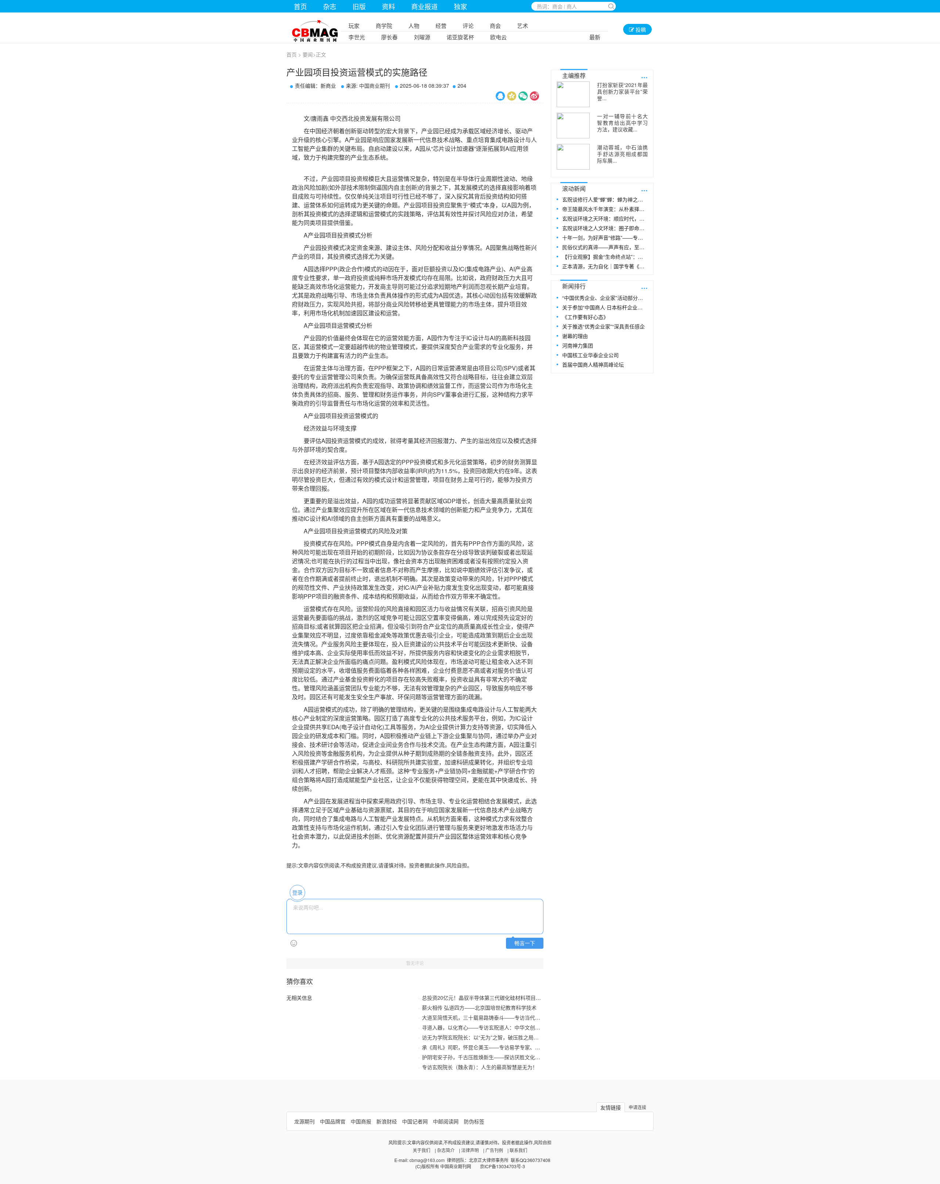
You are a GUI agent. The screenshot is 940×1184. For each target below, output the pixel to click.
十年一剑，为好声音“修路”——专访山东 (604, 237)
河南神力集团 (577, 345)
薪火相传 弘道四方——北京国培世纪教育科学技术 (479, 1007)
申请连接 (637, 1107)
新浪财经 (386, 1121)
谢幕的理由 (575, 335)
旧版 (359, 6)
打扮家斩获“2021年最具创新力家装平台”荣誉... (622, 91)
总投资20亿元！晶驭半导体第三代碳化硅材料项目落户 (484, 997)
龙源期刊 (304, 1121)
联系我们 (518, 1150)
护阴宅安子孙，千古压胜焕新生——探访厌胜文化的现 (483, 1057)
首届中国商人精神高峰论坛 (593, 364)
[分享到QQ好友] (500, 96)
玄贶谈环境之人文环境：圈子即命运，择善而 (604, 228)
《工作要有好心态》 (585, 316)
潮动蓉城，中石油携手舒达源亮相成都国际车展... (622, 154)
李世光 (356, 37)
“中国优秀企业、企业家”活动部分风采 (604, 297)
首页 (300, 6)
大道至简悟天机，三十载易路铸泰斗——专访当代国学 (483, 1017)
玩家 (353, 25)
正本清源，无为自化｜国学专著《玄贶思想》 (604, 266)
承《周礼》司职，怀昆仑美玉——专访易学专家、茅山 (483, 1047)
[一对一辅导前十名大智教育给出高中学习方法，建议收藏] (573, 125)
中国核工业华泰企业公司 (590, 355)
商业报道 (424, 6)
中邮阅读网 (446, 1121)
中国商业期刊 (374, 85)
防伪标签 (474, 1121)
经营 (440, 25)
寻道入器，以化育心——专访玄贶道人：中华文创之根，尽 (489, 1027)
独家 (460, 6)
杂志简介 (446, 1150)
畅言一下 (524, 943)
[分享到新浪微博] (534, 96)
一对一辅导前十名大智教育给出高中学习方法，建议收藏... (622, 122)
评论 (468, 25)
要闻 (308, 54)
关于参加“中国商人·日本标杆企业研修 (604, 307)
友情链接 (610, 1107)
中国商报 (361, 1121)
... (644, 75)
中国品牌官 (333, 1121)
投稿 (640, 29)
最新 (594, 37)
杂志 (329, 6)
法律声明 (470, 1150)
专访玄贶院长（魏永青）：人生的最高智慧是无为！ (480, 1067)
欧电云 (498, 37)
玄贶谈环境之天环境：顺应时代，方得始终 (604, 218)
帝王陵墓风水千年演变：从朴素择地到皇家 (604, 209)
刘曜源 (422, 37)
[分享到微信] (523, 96)
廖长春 (389, 37)
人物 (413, 25)
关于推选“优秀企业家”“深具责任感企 (603, 326)
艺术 (522, 25)
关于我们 (421, 1150)
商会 (495, 25)
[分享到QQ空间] (511, 96)
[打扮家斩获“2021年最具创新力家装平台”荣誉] (573, 94)
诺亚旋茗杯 (460, 37)
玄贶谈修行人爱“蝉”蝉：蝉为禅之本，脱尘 (604, 199)
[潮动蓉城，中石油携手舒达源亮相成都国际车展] (573, 157)
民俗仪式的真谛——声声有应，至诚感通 (604, 247)
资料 (388, 6)
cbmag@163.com (427, 1160)
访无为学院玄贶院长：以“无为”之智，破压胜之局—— (483, 1037)
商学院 (384, 25)
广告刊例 (494, 1150)
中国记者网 (415, 1121)
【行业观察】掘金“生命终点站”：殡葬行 (604, 256)
